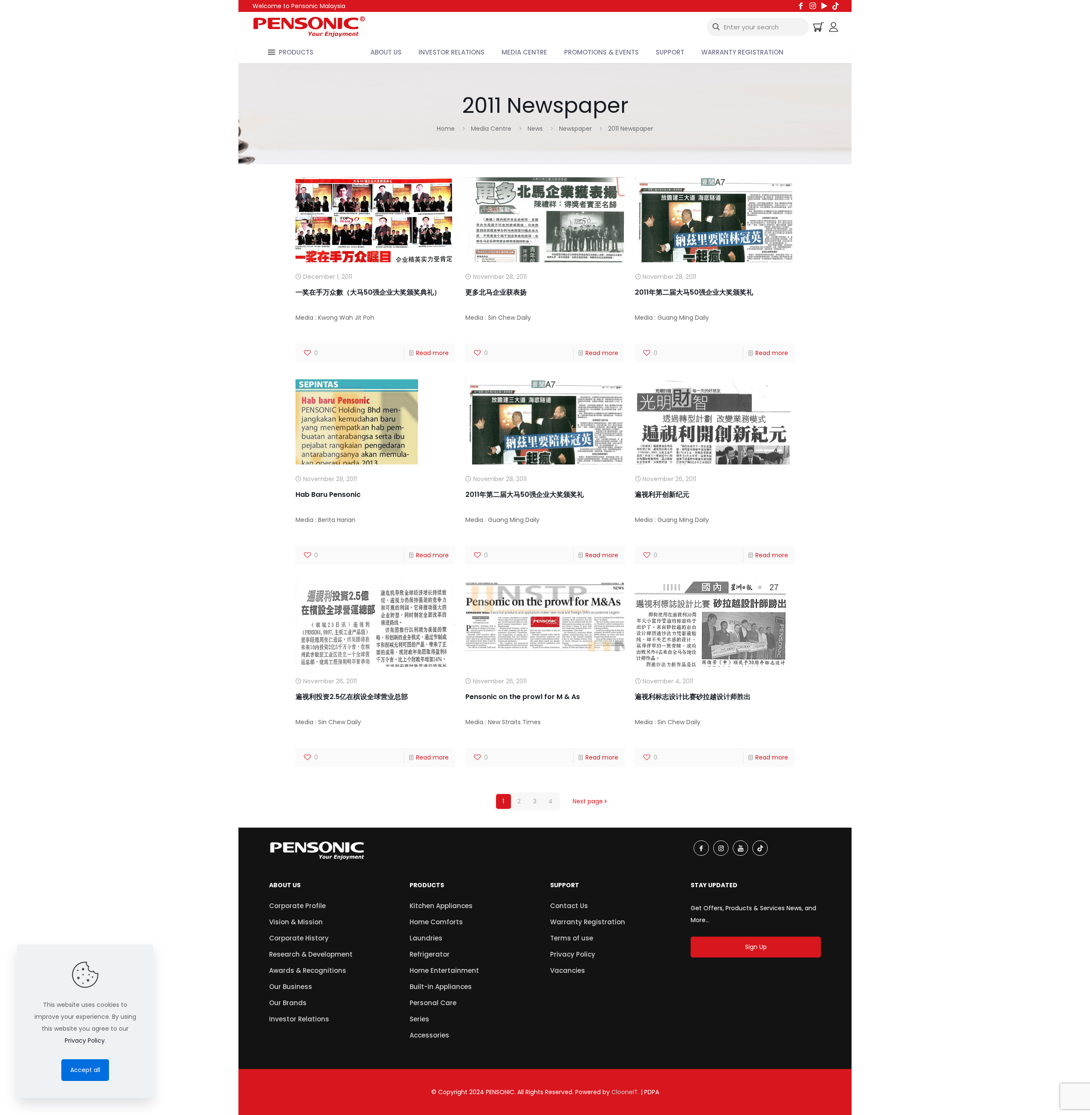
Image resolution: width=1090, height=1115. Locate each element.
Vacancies (567, 970)
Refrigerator (430, 954)
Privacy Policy (572, 954)
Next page (588, 801)
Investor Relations (299, 1019)
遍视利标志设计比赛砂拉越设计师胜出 (693, 697)
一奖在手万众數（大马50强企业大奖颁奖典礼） (368, 292)
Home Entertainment (444, 970)
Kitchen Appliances (441, 905)
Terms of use (571, 938)
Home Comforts (436, 921)
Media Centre (491, 128)
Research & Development (311, 954)
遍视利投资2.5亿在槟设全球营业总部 (351, 697)
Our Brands (288, 1002)
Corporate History (299, 938)
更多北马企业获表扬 (496, 292)
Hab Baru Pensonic (328, 494)
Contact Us (569, 905)
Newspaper (575, 128)
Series (419, 1019)
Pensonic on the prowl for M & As (522, 697)
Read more (432, 353)
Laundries (426, 938)
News (535, 128)
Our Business (290, 986)
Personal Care (433, 1002)
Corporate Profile (297, 905)
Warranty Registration (587, 921)
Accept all (85, 1070)
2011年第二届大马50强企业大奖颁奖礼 (694, 292)
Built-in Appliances (441, 986)
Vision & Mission (296, 921)
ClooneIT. (625, 1092)
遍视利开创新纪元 (662, 494)
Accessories (429, 1035)
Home (446, 128)
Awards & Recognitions (307, 970)
